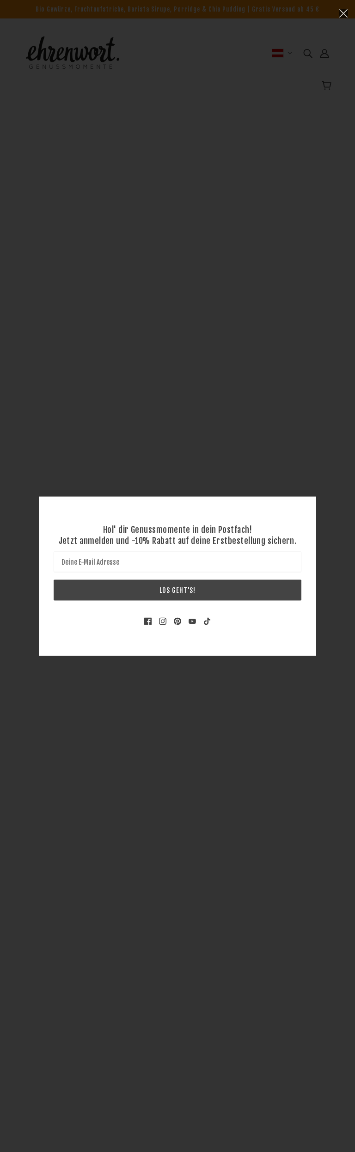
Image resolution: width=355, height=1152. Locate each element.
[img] (148, 620)
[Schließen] (343, 12)
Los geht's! (177, 590)
